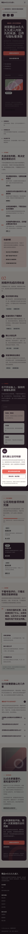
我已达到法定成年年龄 (14, 471)
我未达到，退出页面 (14, 476)
